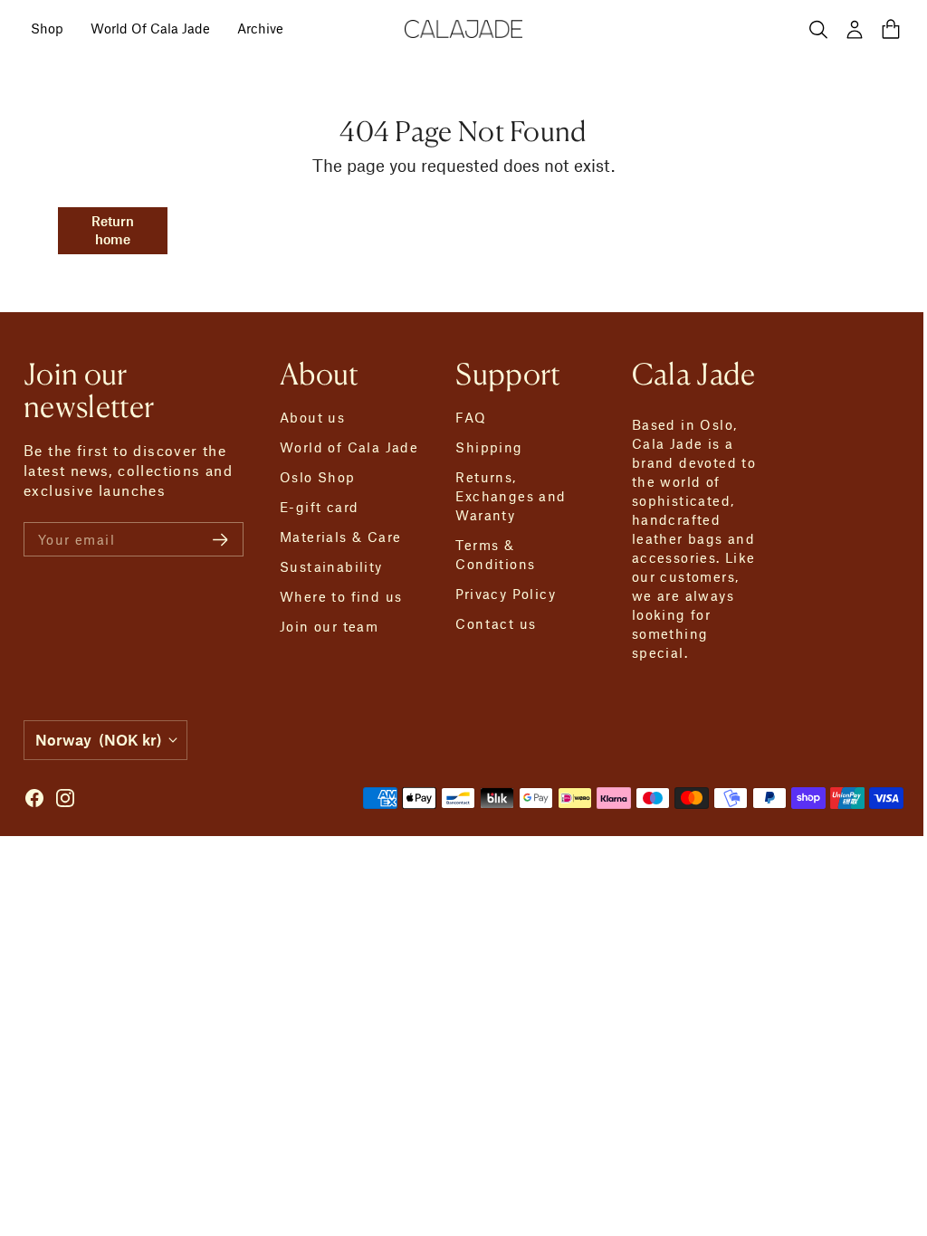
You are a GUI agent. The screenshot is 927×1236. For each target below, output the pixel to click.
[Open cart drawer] (891, 29)
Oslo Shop (318, 477)
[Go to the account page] (854, 29)
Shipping (488, 447)
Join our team (329, 626)
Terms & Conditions (495, 554)
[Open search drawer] (818, 29)
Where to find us (341, 596)
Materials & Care (340, 536)
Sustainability (331, 566)
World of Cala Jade (349, 447)
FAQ (470, 417)
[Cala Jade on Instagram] (65, 798)
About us (312, 417)
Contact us (495, 623)
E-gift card (319, 507)
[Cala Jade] (463, 29)
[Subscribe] (220, 540)
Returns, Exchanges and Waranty (510, 496)
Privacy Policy (505, 593)
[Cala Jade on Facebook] (34, 798)
